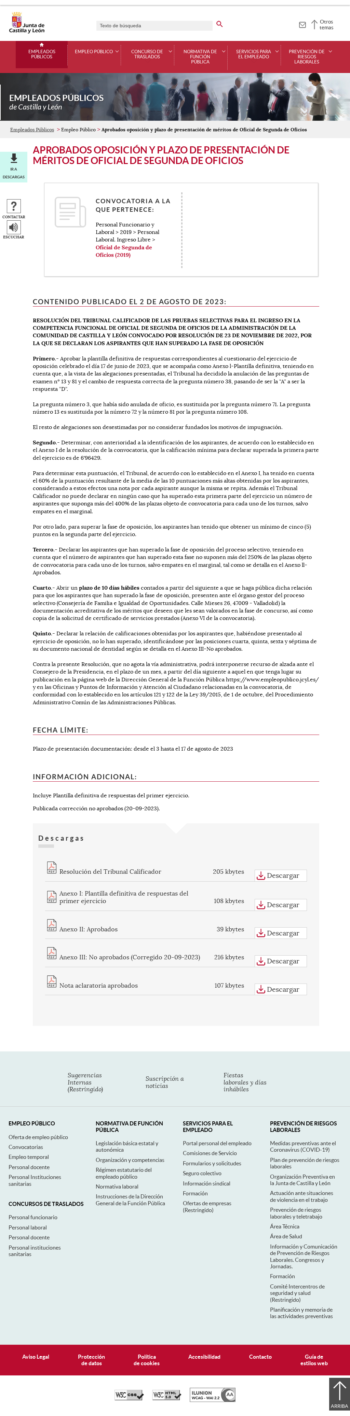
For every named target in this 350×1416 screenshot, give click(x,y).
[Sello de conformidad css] (129, 1398)
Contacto (260, 1357)
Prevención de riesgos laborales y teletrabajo (296, 1213)
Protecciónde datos (91, 1360)
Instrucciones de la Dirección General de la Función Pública (130, 1199)
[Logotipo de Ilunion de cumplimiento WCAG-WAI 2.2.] (212, 1400)
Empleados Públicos (41, 54)
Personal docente (29, 1167)
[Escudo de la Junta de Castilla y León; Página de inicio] (26, 32)
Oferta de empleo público (38, 1137)
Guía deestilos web (314, 1360)
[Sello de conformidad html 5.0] (166, 1398)
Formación (195, 1193)
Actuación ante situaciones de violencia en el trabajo (301, 1196)
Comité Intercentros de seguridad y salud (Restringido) (297, 1293)
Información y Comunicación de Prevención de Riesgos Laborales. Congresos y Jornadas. (303, 1256)
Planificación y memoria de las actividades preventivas (301, 1313)
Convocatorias (26, 1147)
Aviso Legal (35, 1357)
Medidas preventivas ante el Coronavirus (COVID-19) (303, 1146)
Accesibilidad (204, 1357)
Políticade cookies (147, 1360)
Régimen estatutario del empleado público (124, 1173)
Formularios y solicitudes (212, 1163)
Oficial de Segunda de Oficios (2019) (124, 251)
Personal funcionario (33, 1217)
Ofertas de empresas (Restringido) (207, 1206)
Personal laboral (28, 1227)
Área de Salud (286, 1236)
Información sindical (206, 1183)
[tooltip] (302, 24)
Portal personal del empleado (217, 1143)
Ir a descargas (14, 173)
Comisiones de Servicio (210, 1153)
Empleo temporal (29, 1157)
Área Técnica (284, 1226)
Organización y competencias (130, 1160)
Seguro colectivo (202, 1173)
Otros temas (327, 24)
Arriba (339, 1406)
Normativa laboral (117, 1186)
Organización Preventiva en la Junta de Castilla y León (302, 1180)
